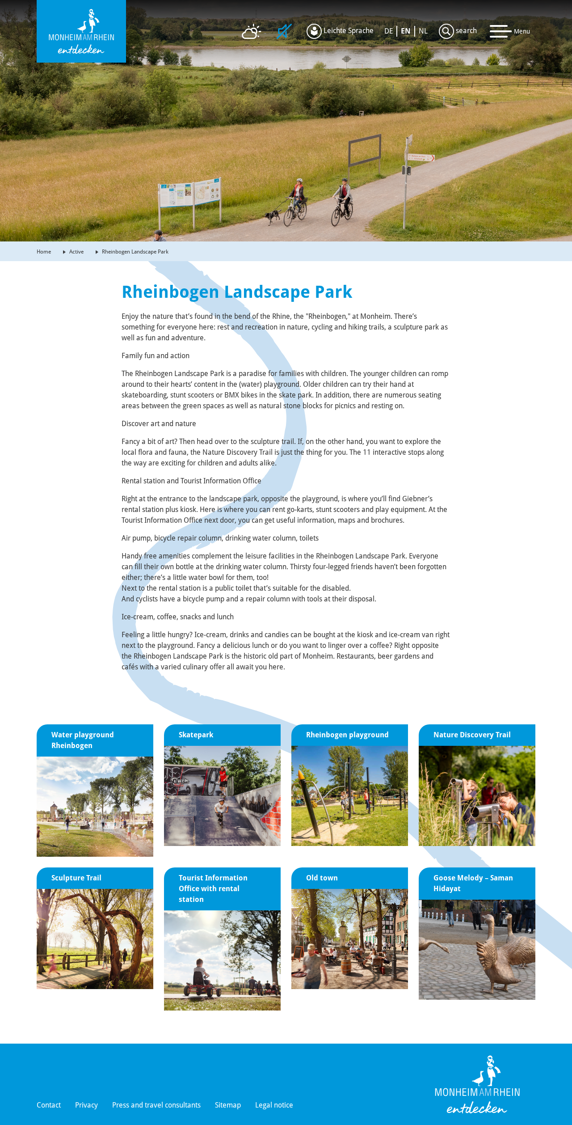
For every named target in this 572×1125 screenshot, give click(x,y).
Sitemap (228, 1105)
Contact (49, 1105)
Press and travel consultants (156, 1105)
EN (406, 31)
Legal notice (274, 1105)
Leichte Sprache (348, 30)
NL (423, 31)
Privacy (86, 1105)
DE (388, 31)
